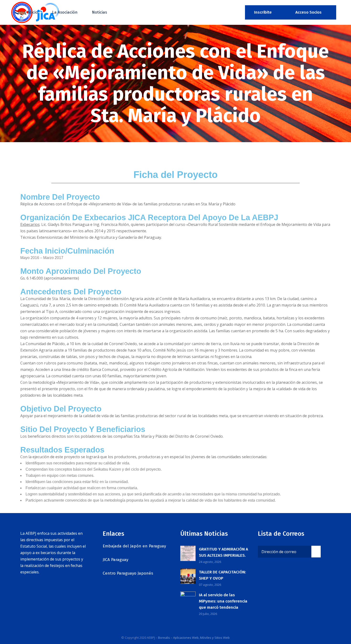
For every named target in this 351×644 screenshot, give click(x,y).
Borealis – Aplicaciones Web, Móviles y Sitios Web (194, 637)
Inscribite (263, 12)
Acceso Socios (308, 12)
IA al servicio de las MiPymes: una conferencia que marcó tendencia (223, 601)
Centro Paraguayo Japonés (128, 573)
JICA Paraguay (115, 559)
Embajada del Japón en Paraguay (134, 546)
